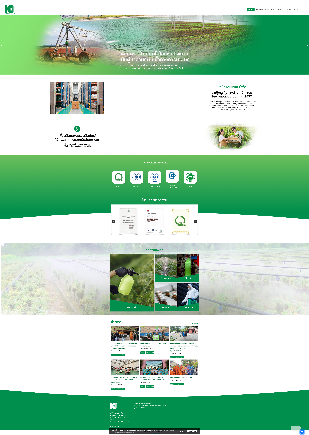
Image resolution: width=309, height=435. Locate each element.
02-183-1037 (140, 408)
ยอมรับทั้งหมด (192, 431)
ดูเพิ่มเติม (194, 323)
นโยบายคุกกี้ (131, 432)
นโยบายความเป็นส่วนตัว (120, 432)
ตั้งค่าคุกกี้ (182, 431)
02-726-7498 (116, 426)
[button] (299, 2)
